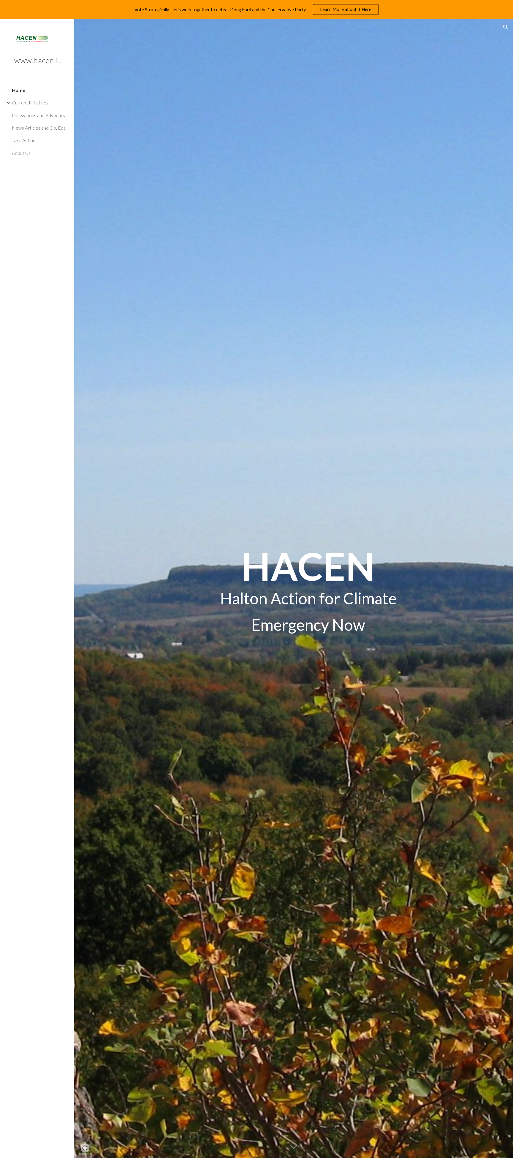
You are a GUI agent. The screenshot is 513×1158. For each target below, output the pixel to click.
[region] (256, 9)
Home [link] (18, 90)
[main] (308, 588)
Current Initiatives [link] (30, 102)
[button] (506, 27)
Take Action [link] (23, 140)
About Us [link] (21, 153)
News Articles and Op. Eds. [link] (39, 128)
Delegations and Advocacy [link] (39, 115)
